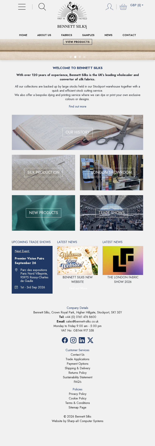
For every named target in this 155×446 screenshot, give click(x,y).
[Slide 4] (84, 57)
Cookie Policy (77, 398)
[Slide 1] (71, 57)
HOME (23, 35)
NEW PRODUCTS (43, 213)
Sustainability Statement (77, 377)
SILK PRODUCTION (43, 172)
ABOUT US (44, 35)
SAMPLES (88, 35)
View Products (78, 42)
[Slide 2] (75, 57)
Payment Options (77, 364)
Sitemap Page (77, 407)
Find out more (77, 106)
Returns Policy (77, 373)
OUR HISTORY (77, 132)
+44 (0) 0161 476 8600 (80, 317)
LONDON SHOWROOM (111, 172)
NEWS (108, 35)
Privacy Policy (77, 394)
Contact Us (77, 354)
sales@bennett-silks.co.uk (82, 321)
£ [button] (135, 5)
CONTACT (129, 35)
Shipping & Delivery (77, 368)
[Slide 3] (80, 57)
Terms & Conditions (77, 403)
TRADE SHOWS (111, 213)
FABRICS (66, 35)
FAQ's (77, 382)
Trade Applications (77, 359)
